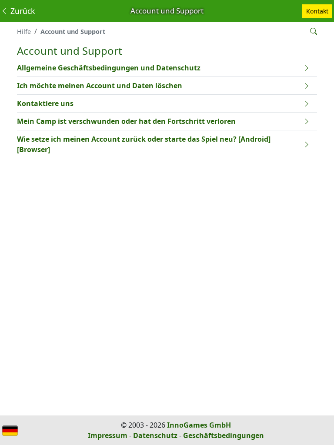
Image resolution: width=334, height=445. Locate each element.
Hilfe (24, 31)
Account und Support (72, 31)
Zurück (21, 11)
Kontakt (317, 11)
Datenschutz (155, 435)
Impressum (107, 435)
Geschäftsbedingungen (223, 435)
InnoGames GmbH (199, 425)
